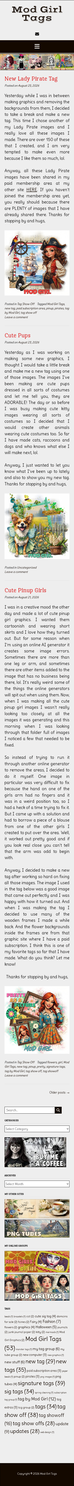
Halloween (46, 1327)
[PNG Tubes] (37, 1236)
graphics (26, 1327)
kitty (40, 1332)
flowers (52, 1062)
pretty (41, 1066)
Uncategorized (26, 567)
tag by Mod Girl (14, 1071)
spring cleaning (44, 1392)
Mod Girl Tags (37, 14)
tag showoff (50, 1071)
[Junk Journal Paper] (37, 1217)
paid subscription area (30, 308)
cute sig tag (45, 1316)
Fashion (52, 1321)
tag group (26, 1407)
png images (47, 1376)
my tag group (46, 1348)
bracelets (19, 1316)
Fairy (36, 1322)
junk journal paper (21, 1332)
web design (47, 1432)
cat (30, 1316)
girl (60, 1062)
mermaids (52, 1332)
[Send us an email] (37, 34)
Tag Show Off (25, 304)
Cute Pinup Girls (25, 590)
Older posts (59, 1092)
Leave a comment (16, 317)
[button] (37, 46)
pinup (49, 308)
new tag (10, 308)
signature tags (55, 1066)
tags (46, 1406)
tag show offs (34, 1423)
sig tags (19, 1391)
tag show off (29, 312)
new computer (35, 1355)
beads (9, 1316)
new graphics (55, 1355)
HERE (31, 189)
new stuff (15, 1362)
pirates (59, 308)
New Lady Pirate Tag (31, 78)
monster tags (24, 1349)
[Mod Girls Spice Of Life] (37, 1271)
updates (24, 1431)
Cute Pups (18, 335)
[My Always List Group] (37, 1299)
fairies (23, 1322)
